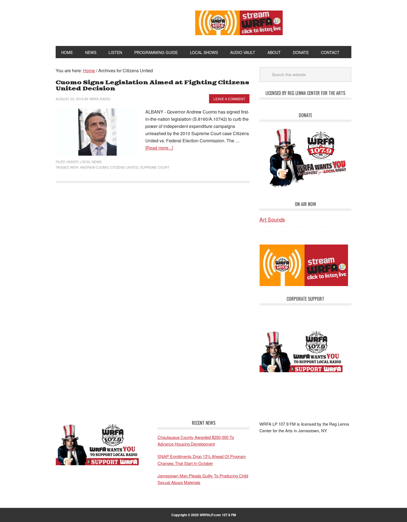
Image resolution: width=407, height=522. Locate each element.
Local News (91, 161)
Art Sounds (272, 219)
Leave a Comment (229, 98)
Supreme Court (154, 167)
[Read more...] (159, 148)
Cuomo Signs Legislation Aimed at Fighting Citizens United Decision (152, 85)
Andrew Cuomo (94, 167)
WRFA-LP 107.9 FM (113, 21)
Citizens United (124, 167)
